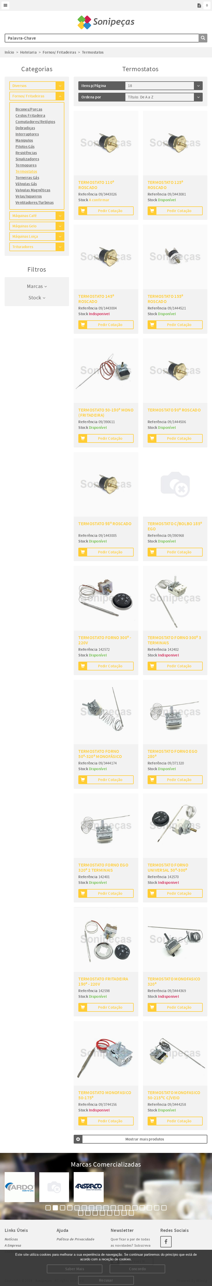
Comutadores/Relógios (35, 121)
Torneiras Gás (27, 177)
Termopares (26, 165)
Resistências (26, 152)
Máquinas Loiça (25, 236)
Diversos (19, 85)
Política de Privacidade (75, 1239)
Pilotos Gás (25, 146)
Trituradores (22, 246)
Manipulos (24, 140)
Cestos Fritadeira (30, 115)
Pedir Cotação (110, 210)
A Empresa (13, 1245)
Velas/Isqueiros (29, 196)
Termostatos (26, 171)
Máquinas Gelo (24, 226)
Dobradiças (25, 128)
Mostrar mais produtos (144, 1139)
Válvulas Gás (26, 183)
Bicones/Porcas (29, 109)
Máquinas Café (24, 215)
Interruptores (27, 134)
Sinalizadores (27, 159)
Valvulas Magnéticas (33, 190)
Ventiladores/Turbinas (35, 202)
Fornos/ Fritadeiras (28, 96)
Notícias (11, 1239)
